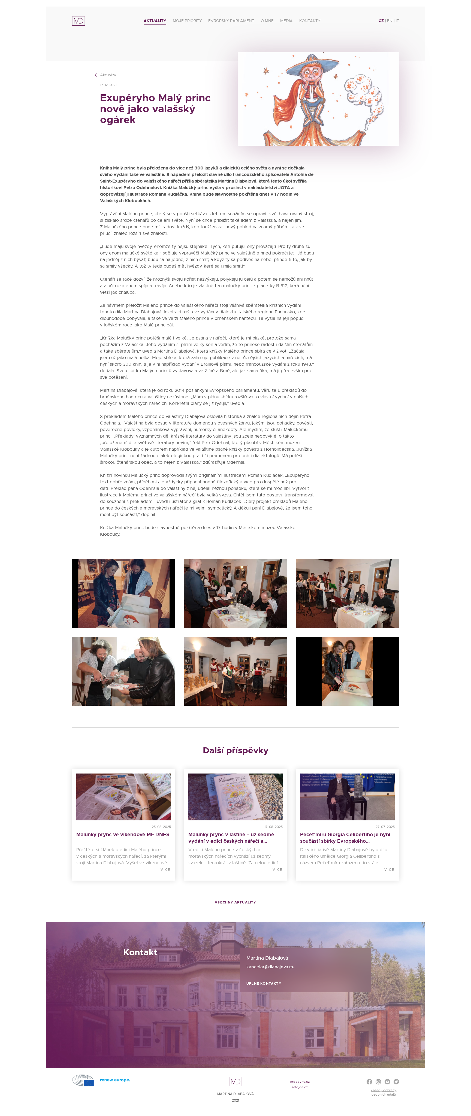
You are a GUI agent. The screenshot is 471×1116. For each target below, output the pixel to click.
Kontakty (309, 20)
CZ (381, 20)
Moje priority (187, 20)
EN (389, 20)
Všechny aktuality (235, 902)
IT (397, 20)
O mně (267, 20)
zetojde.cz (300, 1087)
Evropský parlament (231, 20)
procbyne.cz (300, 1081)
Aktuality (155, 20)
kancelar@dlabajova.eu (270, 967)
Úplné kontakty (263, 983)
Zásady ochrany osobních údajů (383, 1092)
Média (286, 20)
